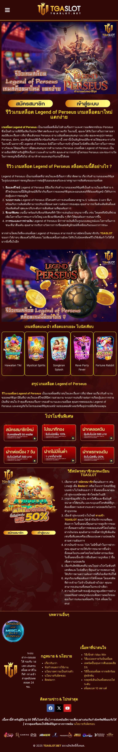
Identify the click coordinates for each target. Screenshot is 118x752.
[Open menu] (7, 10)
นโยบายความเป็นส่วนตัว (59, 671)
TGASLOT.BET (52, 745)
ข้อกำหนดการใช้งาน (57, 667)
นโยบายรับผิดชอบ (55, 675)
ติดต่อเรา (83, 486)
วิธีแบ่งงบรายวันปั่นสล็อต (98, 658)
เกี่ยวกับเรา (51, 663)
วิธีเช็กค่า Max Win (95, 654)
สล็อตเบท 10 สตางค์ (95, 688)
